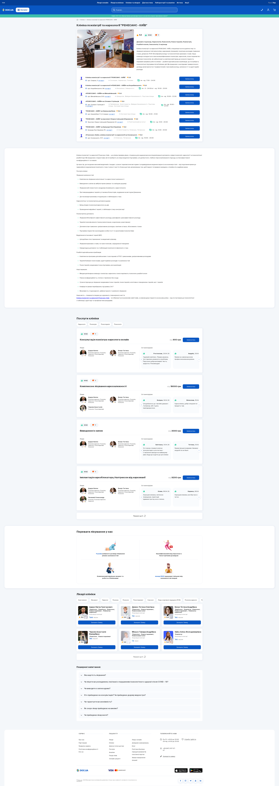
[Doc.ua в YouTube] (195, 781)
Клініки (81, 19)
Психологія (117, 324)
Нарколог (105, 600)
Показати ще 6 (138, 516)
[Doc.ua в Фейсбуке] (180, 781)
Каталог (24, 10)
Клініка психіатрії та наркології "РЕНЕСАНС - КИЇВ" (106, 77)
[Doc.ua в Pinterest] (200, 781)
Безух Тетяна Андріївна (186, 607)
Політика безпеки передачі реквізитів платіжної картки (139, 751)
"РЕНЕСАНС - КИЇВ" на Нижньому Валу (101, 111)
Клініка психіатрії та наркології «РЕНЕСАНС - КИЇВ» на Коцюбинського (114, 85)
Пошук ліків (113, 755)
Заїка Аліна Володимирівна (188, 632)
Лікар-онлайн (137, 740)
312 (133, 616)
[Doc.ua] (8, 10)
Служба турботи (190, 739)
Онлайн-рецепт (115, 759)
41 (133, 641)
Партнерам (83, 743)
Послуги (112, 749)
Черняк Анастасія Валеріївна (97, 633)
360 (91, 638)
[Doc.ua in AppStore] (181, 770)
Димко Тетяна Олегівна (143, 607)
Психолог (126, 600)
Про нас (81, 740)
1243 (91, 617)
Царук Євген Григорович (100, 607)
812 (176, 617)
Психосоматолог (143, 610)
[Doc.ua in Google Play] (195, 770)
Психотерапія (105, 324)
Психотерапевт (138, 600)
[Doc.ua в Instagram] (185, 781)
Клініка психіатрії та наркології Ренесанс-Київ (93, 298)
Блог (133, 746)
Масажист (94, 600)
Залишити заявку (97, 622)
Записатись (189, 79)
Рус (269, 3)
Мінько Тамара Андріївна (144, 632)
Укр (274, 3)
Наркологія (81, 324)
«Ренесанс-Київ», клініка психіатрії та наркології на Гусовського (112, 135)
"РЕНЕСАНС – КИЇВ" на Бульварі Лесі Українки (103, 127)
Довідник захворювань (140, 743)
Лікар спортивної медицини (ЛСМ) (169, 600)
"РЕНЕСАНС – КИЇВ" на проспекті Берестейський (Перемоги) (109, 119)
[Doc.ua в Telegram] (190, 781)
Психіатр (115, 600)
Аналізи (112, 752)
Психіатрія (93, 324)
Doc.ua (80, 780)
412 (176, 639)
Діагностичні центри (116, 746)
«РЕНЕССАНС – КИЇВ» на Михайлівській (101, 93)
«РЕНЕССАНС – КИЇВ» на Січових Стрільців (102, 101)
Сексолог (151, 600)
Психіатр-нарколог (191, 600)
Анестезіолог (82, 600)
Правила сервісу (85, 746)
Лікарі (111, 740)
